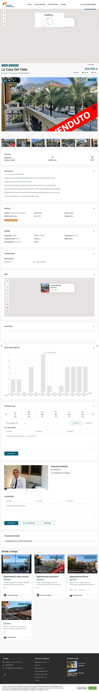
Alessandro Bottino (59, 466)
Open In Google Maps (11, 220)
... (25, 584)
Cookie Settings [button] (81, 688)
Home (30, 4)
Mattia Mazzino (77, 595)
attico (36, 665)
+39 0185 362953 (89, 4)
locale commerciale (41, 674)
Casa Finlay (82, 663)
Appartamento (13, 65)
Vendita (5, 65)
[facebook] (5, 675)
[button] (53, 32)
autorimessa (39, 668)
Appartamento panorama (47, 576)
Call (29, 523)
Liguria (15, 216)
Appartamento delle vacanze (16, 576)
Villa (36, 680)
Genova (21, 73)
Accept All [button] (92, 688)
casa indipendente (40, 671)
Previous (6, 414)
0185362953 (9, 665)
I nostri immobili (39, 4)
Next (93, 414)
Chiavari (26, 73)
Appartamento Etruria (79, 576)
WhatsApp (48, 523)
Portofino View (53, 4)
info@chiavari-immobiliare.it (61, 473)
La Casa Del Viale (55, 285)
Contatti (63, 4)
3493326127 (57, 470)
